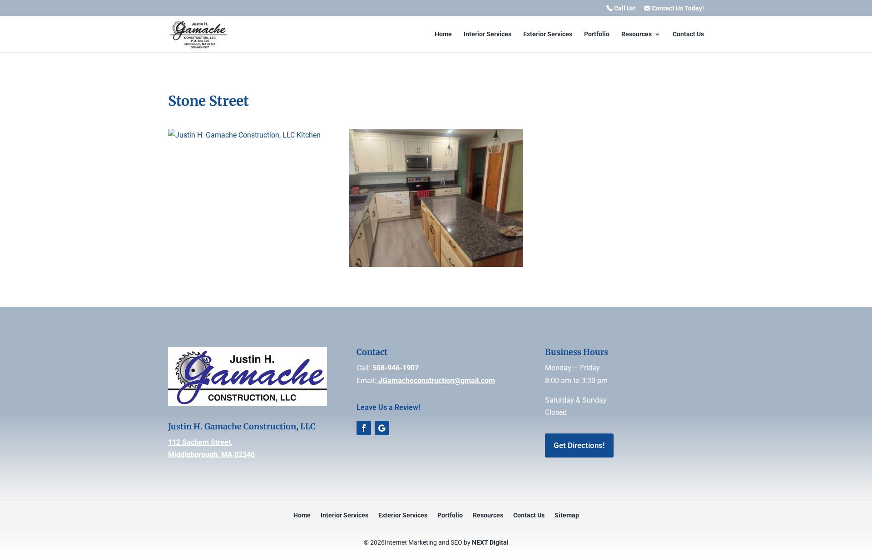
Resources (636, 34)
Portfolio (596, 34)
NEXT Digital (490, 542)
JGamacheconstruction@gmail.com (436, 380)
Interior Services (487, 34)
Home (443, 34)
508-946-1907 (395, 368)
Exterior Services (547, 34)
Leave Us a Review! (388, 407)
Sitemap (567, 515)
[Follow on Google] (382, 428)
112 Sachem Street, (200, 442)
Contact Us (688, 34)
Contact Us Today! (677, 8)
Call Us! (624, 8)
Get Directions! (579, 445)
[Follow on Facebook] (364, 428)
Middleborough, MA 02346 (211, 454)
